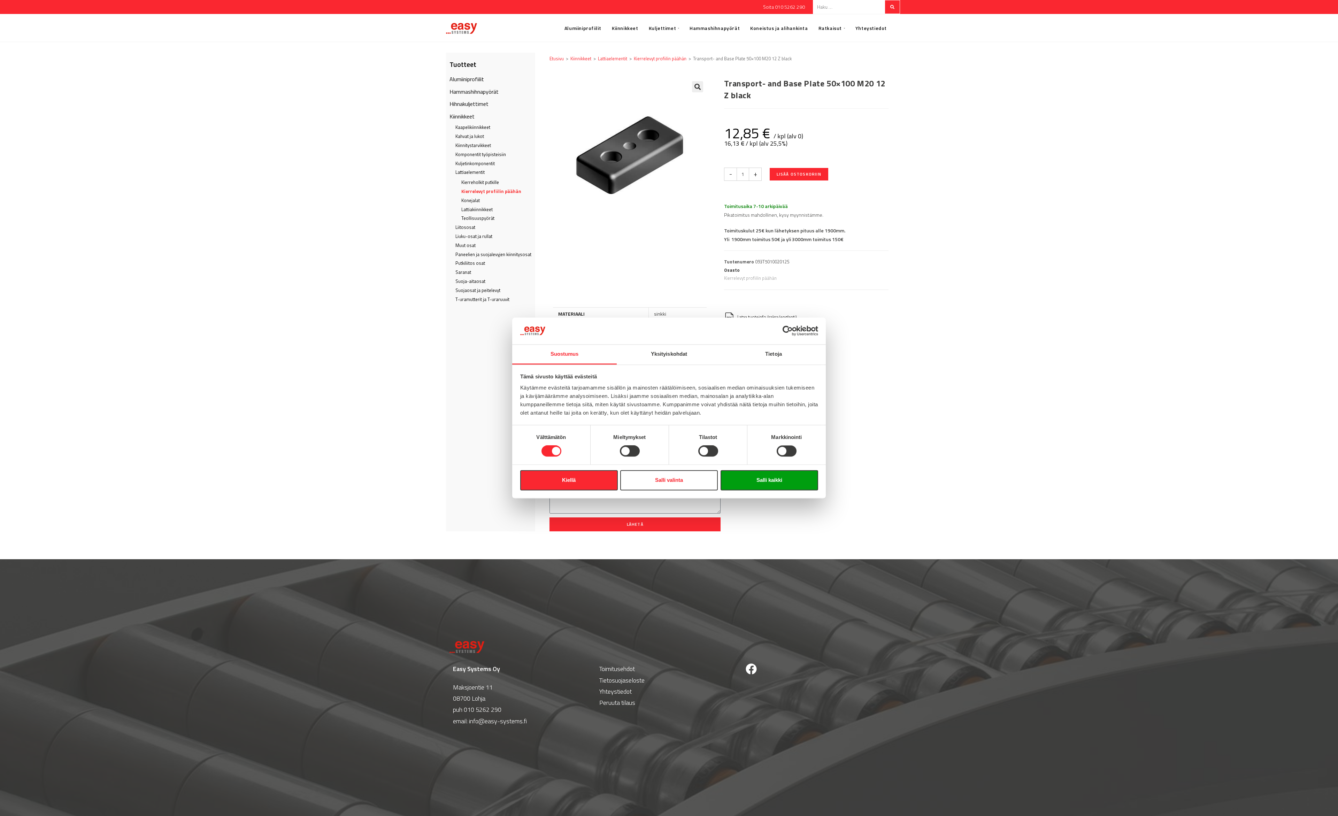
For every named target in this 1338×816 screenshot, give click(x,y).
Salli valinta (669, 480)
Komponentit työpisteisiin (480, 154)
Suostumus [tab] (565, 354)
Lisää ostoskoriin (799, 174)
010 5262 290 (482, 709)
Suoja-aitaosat (470, 281)
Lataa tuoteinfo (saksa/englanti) (766, 317)
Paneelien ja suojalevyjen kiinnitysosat (493, 254)
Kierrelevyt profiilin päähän (491, 191)
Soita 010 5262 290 (784, 6)
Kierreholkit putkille (480, 182)
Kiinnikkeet (462, 116)
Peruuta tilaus (617, 702)
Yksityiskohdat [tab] (669, 354)
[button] (697, 86)
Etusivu (556, 58)
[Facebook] (751, 669)
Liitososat (465, 227)
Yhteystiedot (615, 691)
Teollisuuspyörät (477, 218)
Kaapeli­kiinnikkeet (472, 127)
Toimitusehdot (617, 668)
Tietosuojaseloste (622, 680)
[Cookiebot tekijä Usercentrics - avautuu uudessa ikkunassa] (787, 331)
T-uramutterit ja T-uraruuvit (482, 299)
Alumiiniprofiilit (466, 79)
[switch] (630, 451)
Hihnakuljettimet (469, 104)
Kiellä (569, 480)
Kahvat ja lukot (469, 136)
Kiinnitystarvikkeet (473, 145)
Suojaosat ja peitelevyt (477, 290)
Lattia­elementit (470, 172)
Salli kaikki (769, 480)
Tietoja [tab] (773, 354)
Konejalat (470, 200)
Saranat (463, 272)
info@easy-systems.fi (498, 721)
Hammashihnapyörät (474, 91)
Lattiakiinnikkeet (477, 209)
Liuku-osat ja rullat (473, 236)
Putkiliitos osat (470, 263)
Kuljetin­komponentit (475, 163)
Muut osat (465, 245)
